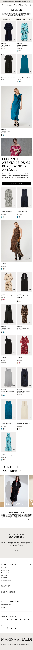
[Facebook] (9, 635)
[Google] (4, 635)
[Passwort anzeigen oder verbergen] (29, 615)
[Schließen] (30, 595)
